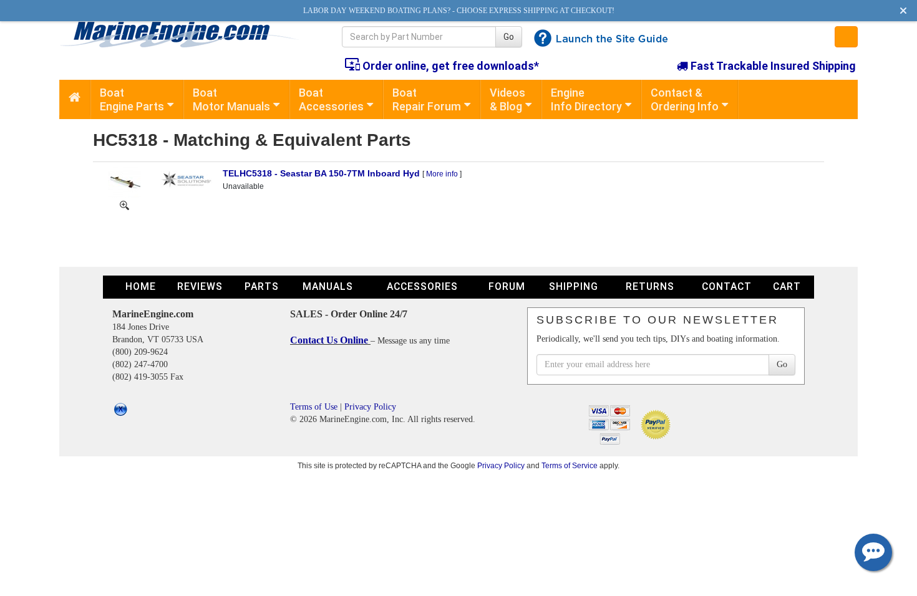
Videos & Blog (507, 99)
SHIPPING (573, 286)
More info (442, 174)
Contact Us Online (330, 340)
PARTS (262, 286)
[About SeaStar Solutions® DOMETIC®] (186, 178)
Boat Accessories (331, 99)
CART (787, 286)
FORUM (506, 286)
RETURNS (650, 286)
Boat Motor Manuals (231, 99)
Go (508, 37)
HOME (140, 286)
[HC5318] (124, 204)
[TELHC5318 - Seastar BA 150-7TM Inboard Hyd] (124, 182)
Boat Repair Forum (426, 99)
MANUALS (328, 286)
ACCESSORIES (422, 286)
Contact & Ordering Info (685, 99)
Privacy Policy (370, 406)
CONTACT (727, 286)
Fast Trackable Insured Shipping (772, 65)
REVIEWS (200, 286)
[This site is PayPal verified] (658, 423)
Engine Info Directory (586, 99)
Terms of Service (569, 465)
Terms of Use (313, 406)
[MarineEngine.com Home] (186, 34)
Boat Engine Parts (132, 99)
